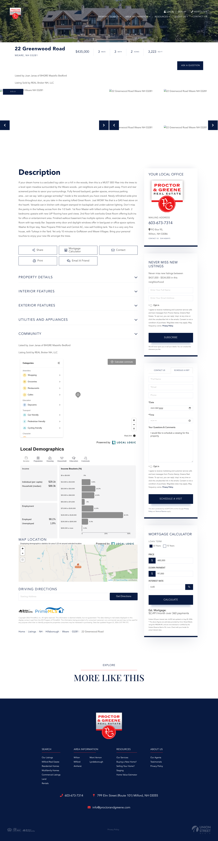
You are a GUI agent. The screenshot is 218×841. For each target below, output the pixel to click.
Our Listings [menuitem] (47, 758)
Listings (32, 632)
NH (41, 632)
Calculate (171, 600)
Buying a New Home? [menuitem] (126, 762)
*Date (151, 403)
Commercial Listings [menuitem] (51, 775)
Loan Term (155, 542)
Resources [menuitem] (161, 17)
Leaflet (110, 580)
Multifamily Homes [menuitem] (50, 771)
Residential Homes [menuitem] (50, 766)
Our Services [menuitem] (122, 758)
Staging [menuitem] (120, 771)
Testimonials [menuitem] (156, 762)
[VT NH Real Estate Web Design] (201, 830)
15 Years (170, 546)
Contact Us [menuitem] (199, 17)
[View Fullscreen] (22, 559)
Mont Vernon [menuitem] (96, 758)
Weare (65, 632)
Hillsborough (52, 632)
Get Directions (123, 596)
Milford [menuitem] (77, 762)
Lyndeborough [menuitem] (96, 762)
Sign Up (182, 12)
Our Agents (165, 238)
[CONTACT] (190, 65)
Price (151, 555)
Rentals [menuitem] (45, 784)
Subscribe (171, 337)
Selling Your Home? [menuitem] (125, 766)
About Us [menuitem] (180, 17)
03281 (75, 632)
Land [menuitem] (44, 779)
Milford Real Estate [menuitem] (50, 762)
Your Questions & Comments (162, 428)
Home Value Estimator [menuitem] (126, 775)
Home (22, 632)
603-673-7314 (200, 12)
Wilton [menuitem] (77, 758)
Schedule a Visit (181, 370)
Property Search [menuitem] (108, 17)
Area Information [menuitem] (136, 17)
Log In (170, 12)
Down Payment (157, 568)
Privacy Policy (167, 326)
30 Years (157, 546)
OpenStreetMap (122, 580)
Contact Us (154, 238)
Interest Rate (156, 581)
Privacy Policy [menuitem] (156, 766)
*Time (151, 415)
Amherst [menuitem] (77, 766)
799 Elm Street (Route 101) (127, 795)
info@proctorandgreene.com (111, 807)
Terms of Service (161, 511)
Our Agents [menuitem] (155, 758)
